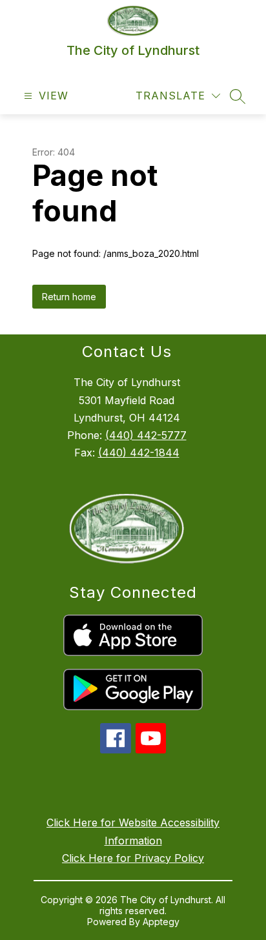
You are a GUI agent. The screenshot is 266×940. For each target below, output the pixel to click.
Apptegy (161, 921)
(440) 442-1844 (138, 452)
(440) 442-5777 (146, 435)
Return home (69, 296)
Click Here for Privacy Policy (133, 858)
